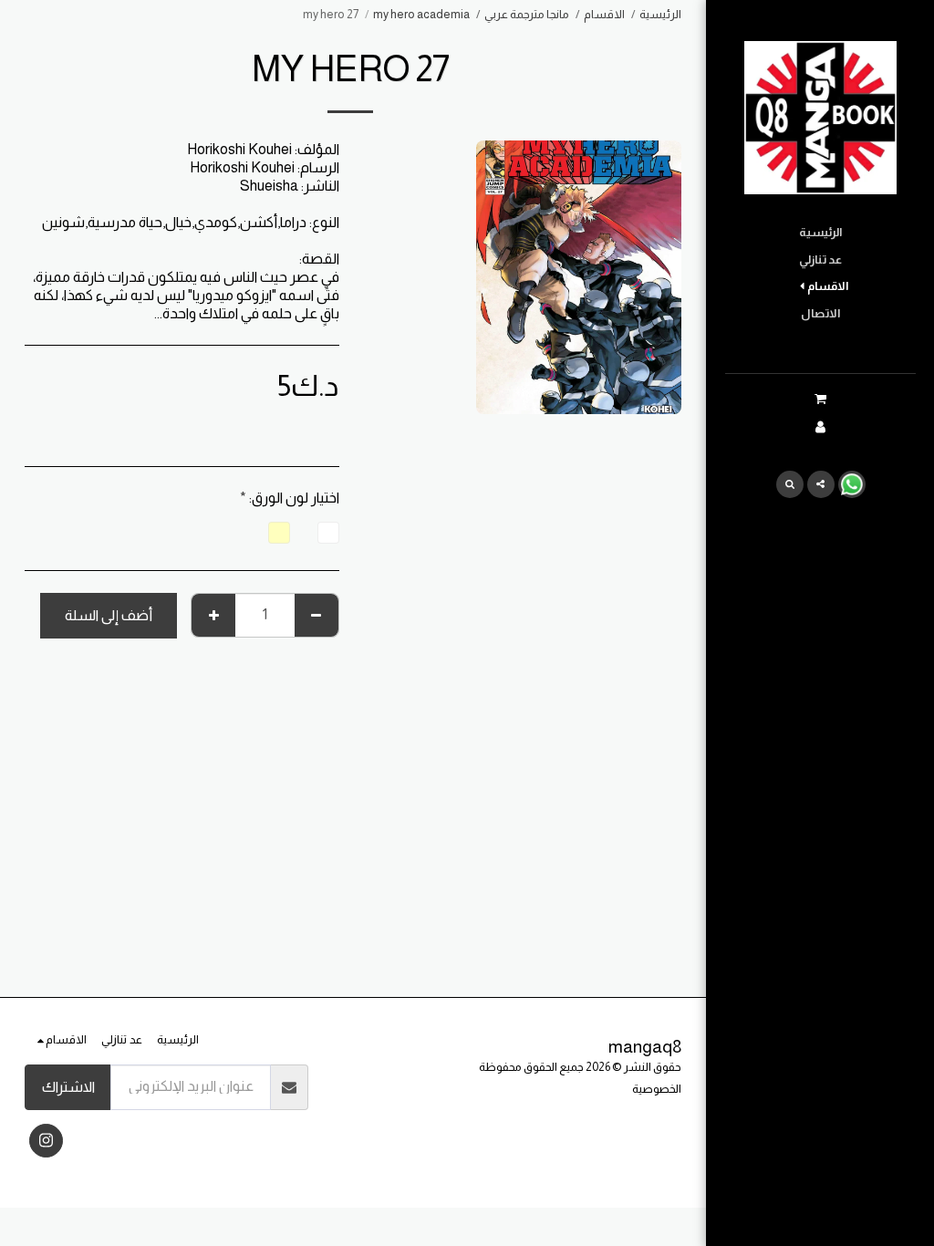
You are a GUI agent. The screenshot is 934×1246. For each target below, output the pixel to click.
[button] (820, 399)
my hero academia (421, 14)
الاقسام (604, 14)
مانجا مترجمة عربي (526, 14)
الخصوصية (656, 1088)
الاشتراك (68, 1087)
